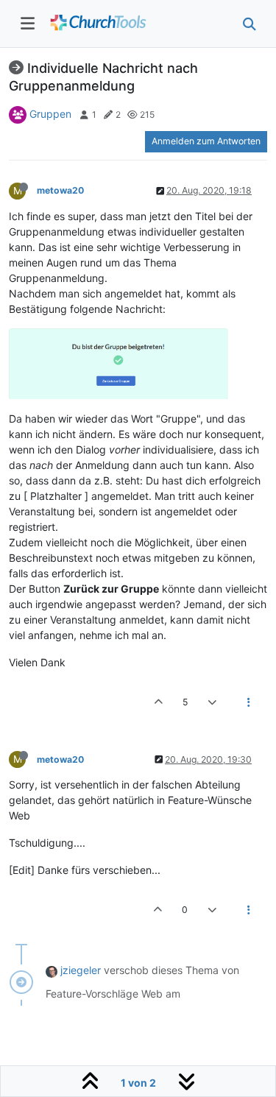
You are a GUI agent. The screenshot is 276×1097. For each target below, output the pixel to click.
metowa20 (60, 190)
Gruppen (50, 113)
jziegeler (80, 970)
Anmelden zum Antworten (206, 141)
